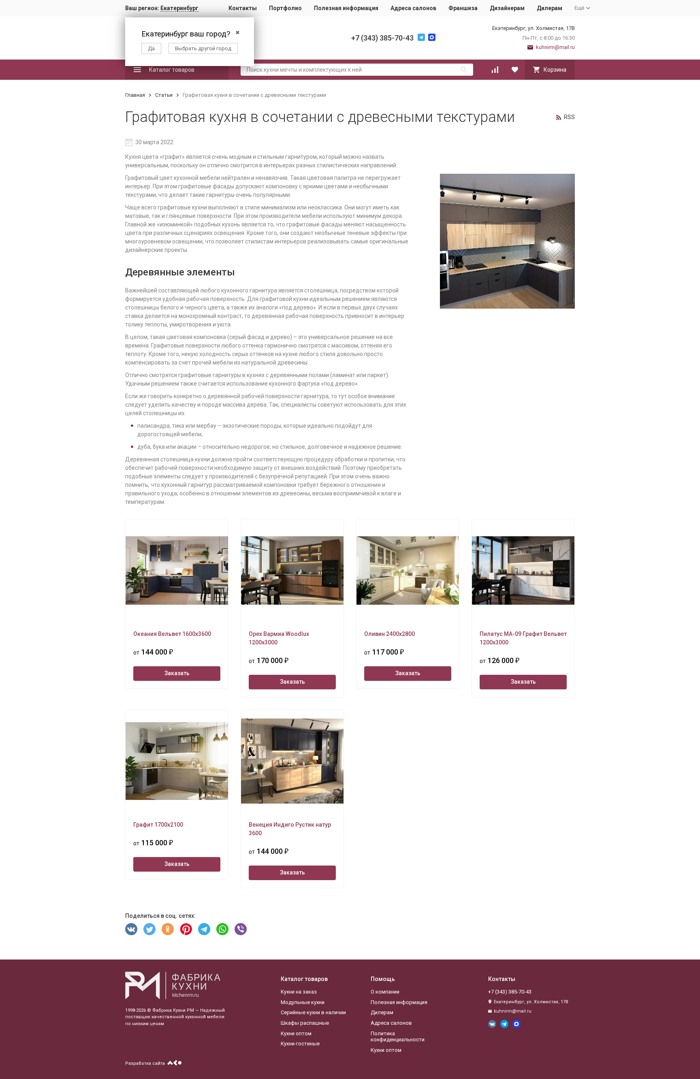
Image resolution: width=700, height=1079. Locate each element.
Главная (135, 95)
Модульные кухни (302, 1002)
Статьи (164, 95)
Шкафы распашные (305, 1023)
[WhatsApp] (222, 929)
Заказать (177, 673)
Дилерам (549, 8)
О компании (385, 992)
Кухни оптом (296, 1033)
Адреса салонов (413, 8)
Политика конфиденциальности (398, 1036)
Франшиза (463, 8)
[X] (149, 929)
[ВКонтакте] (131, 929)
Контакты (242, 8)
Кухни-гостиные (300, 1044)
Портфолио (285, 8)
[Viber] (241, 929)
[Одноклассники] (168, 929)
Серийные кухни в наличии (313, 1012)
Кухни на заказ (299, 992)
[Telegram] (204, 929)
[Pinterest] (186, 929)
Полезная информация (346, 8)
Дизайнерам (507, 8)
